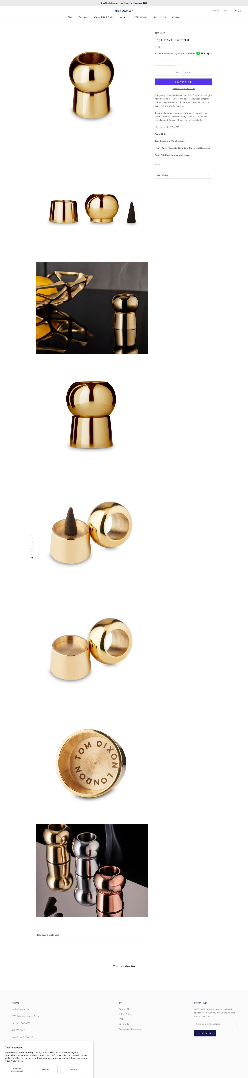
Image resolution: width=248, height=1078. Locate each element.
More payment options (184, 88)
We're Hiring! (141, 17)
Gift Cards (124, 1024)
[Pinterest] (170, 164)
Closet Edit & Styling (104, 17)
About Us (124, 17)
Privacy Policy (17, 1061)
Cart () (237, 10)
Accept (45, 1069)
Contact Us (124, 1009)
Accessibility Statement (130, 1029)
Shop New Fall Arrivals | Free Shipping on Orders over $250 (124, 3)
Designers (83, 17)
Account (215, 11)
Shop (70, 17)
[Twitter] (166, 164)
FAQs (121, 1019)
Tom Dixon (160, 32)
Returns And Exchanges (47, 935)
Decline (73, 1069)
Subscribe (205, 1033)
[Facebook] (162, 164)
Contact (176, 17)
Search (225, 11)
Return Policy (160, 17)
